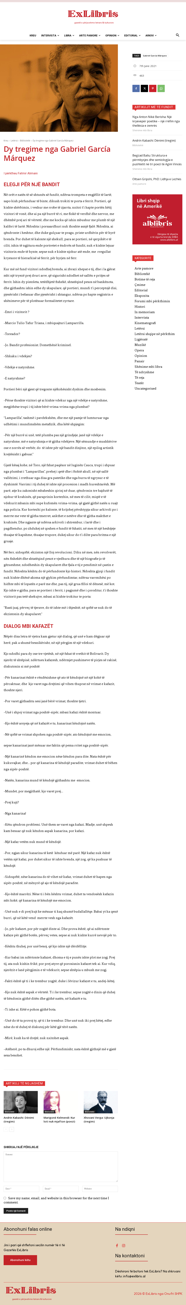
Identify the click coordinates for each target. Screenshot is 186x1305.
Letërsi (14, 140)
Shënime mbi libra (142, 130)
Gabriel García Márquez (155, 55)
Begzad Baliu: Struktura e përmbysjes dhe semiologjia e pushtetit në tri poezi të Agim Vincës (157, 159)
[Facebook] (136, 88)
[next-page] (11, 1129)
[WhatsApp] (161, 88)
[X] (144, 88)
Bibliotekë (25, 140)
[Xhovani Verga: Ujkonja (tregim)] (101, 1102)
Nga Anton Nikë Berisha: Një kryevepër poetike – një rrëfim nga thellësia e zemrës (156, 121)
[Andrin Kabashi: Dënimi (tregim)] (21, 1102)
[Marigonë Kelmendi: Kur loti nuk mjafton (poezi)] (61, 1102)
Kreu (6, 140)
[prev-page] (6, 1129)
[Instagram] (123, 1246)
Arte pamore (139, 184)
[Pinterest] (152, 88)
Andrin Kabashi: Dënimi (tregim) (154, 140)
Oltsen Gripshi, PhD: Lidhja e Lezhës (156, 179)
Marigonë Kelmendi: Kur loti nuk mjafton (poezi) (59, 1119)
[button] (177, 35)
